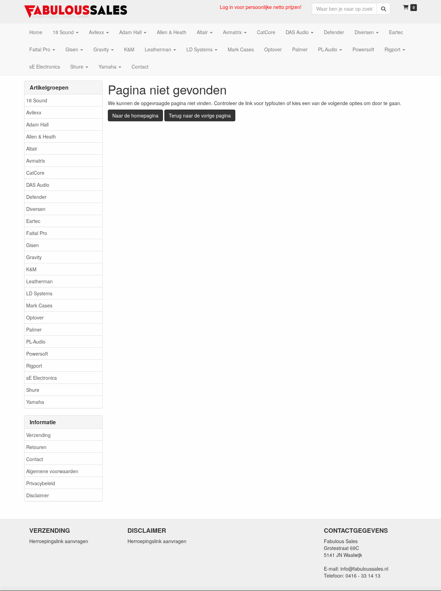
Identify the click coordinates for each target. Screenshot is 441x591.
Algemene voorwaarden (52, 471)
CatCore (35, 172)
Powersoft (37, 353)
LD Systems (39, 293)
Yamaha (35, 401)
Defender (36, 196)
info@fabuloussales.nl (364, 568)
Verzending (38, 434)
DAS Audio (37, 184)
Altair (31, 148)
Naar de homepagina (135, 115)
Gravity (34, 257)
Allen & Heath (41, 136)
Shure (32, 389)
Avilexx (33, 112)
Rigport (34, 365)
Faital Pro (36, 233)
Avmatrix (35, 160)
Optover (35, 317)
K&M (31, 269)
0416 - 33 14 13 (363, 575)
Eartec (33, 220)
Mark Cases (39, 305)
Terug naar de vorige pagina (200, 115)
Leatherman (39, 281)
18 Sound (36, 100)
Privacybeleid (40, 483)
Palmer (34, 329)
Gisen (32, 245)
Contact (34, 459)
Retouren (36, 447)
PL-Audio (35, 341)
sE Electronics (41, 377)
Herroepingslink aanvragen (58, 541)
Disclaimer (37, 495)
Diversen (35, 208)
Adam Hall (37, 124)
